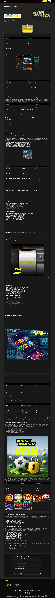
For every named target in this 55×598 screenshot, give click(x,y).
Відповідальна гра (8, 585)
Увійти (16, 16)
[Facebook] (25, 593)
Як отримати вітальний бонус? (19, 568)
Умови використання (18, 585)
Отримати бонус (8, 16)
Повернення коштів (9, 584)
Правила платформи (18, 583)
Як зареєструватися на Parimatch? (19, 558)
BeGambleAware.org (23, 588)
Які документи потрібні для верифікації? (20, 561)
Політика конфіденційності (19, 581)
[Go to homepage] (5, 1)
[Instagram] (30, 593)
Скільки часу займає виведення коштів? (20, 563)
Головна (7, 583)
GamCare (33, 588)
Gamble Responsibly (29, 588)
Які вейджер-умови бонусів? (18, 573)
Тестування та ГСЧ (8, 586)
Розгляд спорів (17, 584)
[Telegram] (27, 593)
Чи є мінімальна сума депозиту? (19, 566)
